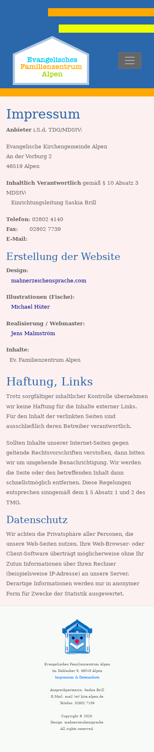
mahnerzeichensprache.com (48, 281)
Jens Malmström (33, 333)
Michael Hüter (30, 307)
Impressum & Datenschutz (77, 677)
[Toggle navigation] (129, 60)
